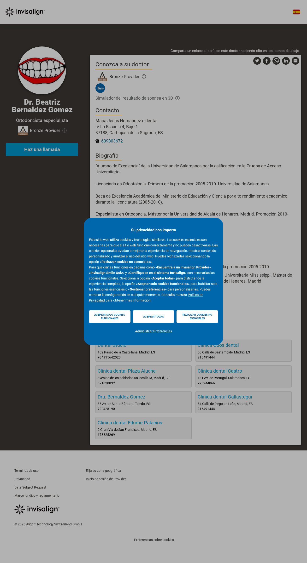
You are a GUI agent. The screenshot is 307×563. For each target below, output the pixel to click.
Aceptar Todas (153, 316)
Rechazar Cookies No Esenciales (197, 316)
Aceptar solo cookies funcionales (109, 316)
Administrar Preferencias (153, 331)
